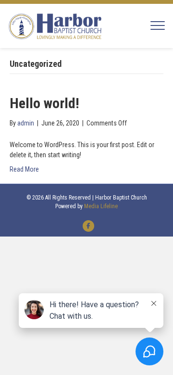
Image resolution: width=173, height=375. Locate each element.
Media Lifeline (101, 206)
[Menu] (158, 26)
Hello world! (44, 103)
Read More (24, 169)
